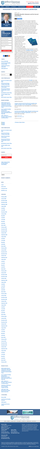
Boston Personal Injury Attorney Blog (5, 87)
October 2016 (3, 278)
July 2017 (3, 261)
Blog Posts (34, 421)
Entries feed (3, 186)
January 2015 (3, 318)
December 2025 (4, 200)
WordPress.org (4, 190)
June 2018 (3, 240)
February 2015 (3, 316)
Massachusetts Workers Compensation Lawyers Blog (5, 90)
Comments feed (4, 188)
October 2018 (3, 232)
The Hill (30, 80)
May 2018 (3, 242)
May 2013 (3, 356)
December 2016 (4, 274)
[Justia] (7, 56)
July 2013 (3, 352)
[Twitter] (5, 56)
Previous (17, 122)
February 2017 (3, 270)
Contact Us (29, 6)
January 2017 (3, 272)
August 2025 (3, 206)
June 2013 (3, 354)
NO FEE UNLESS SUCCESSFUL (5, 163)
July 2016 (3, 284)
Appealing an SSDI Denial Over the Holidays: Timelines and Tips (6, 386)
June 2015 (3, 308)
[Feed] (9, 56)
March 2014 (3, 337)
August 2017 (3, 259)
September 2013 (4, 348)
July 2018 (3, 238)
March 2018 (3, 246)
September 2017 (4, 257)
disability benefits (29, 50)
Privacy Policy (13, 421)
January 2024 (3, 213)
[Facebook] (4, 56)
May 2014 (3, 333)
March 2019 (3, 225)
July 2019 (3, 217)
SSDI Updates (4, 68)
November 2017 (4, 253)
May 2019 (3, 221)
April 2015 (3, 312)
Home (2, 6)
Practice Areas (21, 6)
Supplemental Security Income (5, 66)
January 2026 (3, 198)
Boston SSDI (20, 115)
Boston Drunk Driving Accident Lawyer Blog (5, 84)
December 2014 (4, 320)
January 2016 (3, 295)
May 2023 (3, 215)
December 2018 (4, 229)
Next (23, 122)
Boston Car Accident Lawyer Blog (6, 81)
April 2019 (3, 223)
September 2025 (4, 204)
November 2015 (4, 299)
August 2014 (3, 327)
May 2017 (3, 265)
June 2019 (3, 219)
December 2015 (4, 297)
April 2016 (3, 289)
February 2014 (3, 339)
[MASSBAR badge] (27, 412)
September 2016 (4, 280)
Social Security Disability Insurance (5, 63)
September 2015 (4, 303)
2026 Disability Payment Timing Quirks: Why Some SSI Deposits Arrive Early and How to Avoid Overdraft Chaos (6, 105)
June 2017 (3, 263)
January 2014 (3, 341)
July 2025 (3, 208)
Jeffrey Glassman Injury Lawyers (13, 446)
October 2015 (3, 301)
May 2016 (3, 287)
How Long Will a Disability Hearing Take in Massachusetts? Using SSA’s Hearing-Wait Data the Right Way (6, 111)
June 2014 (3, 331)
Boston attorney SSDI (20, 116)
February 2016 (3, 293)
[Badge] (12, 412)
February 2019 (3, 227)
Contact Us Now (6, 50)
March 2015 (3, 314)
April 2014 (3, 335)
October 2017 (3, 255)
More (37, 6)
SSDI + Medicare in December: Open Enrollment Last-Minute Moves (6, 116)
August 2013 (3, 350)
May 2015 (3, 310)
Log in (2, 184)
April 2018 (3, 244)
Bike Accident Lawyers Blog (6, 97)
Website (7, 6)
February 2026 (3, 196)
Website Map (29, 421)
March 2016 (3, 291)
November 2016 (4, 276)
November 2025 (4, 202)
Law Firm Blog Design (34, 446)
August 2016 (3, 282)
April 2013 (3, 358)
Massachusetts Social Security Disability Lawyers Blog (10, 3)
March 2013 (3, 360)
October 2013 (3, 346)
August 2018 (3, 236)
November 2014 (4, 322)
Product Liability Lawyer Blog (5, 95)
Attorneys (13, 6)
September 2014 (4, 325)
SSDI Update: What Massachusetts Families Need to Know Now (5, 390)
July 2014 (3, 329)
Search (11, 75)
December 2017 (4, 251)
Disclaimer (19, 421)
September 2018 (4, 234)
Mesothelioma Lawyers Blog (6, 92)
